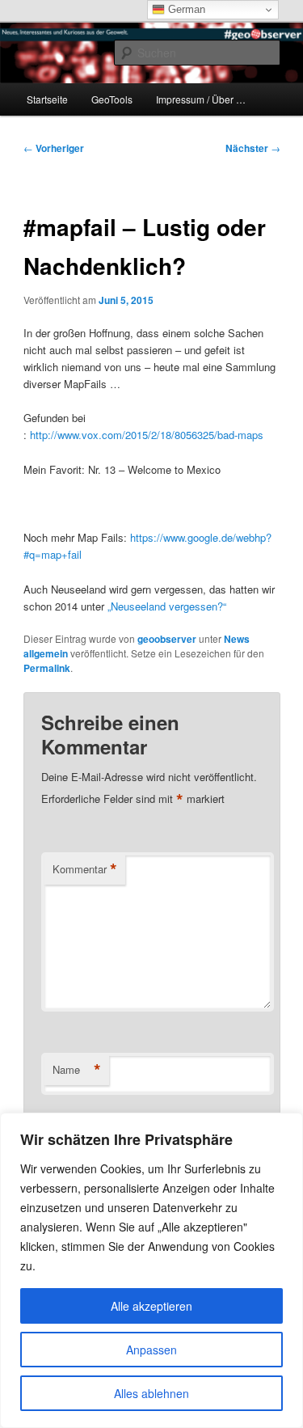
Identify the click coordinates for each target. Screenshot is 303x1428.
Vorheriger (53, 148)
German (185, 9)
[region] (151, 1270)
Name (77, 1070)
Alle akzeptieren (151, 1306)
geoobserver (166, 639)
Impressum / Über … (201, 99)
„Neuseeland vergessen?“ (166, 606)
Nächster (252, 148)
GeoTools (112, 99)
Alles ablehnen (151, 1393)
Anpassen (151, 1349)
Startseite (47, 99)
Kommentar (85, 869)
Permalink (46, 668)
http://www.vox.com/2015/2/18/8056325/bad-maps (146, 434)
